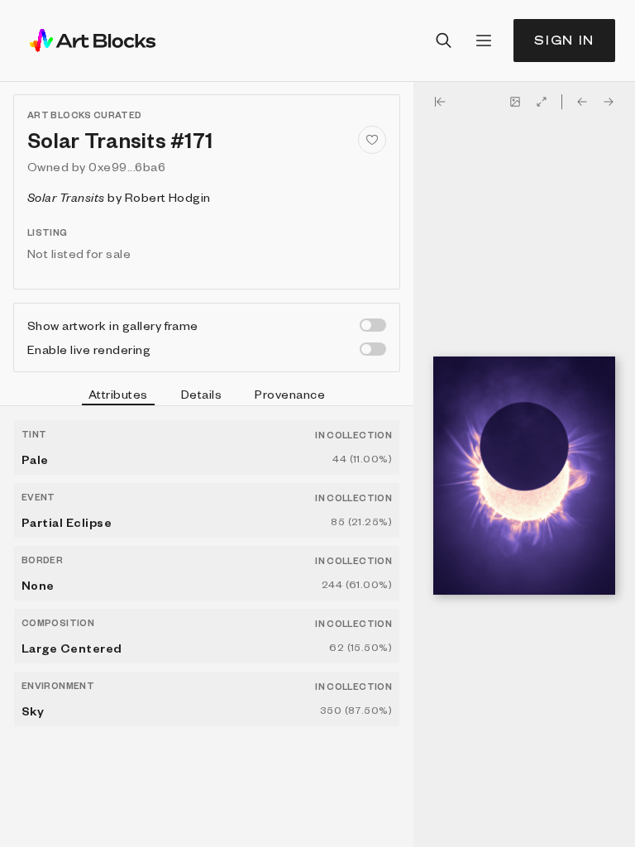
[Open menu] (484, 40)
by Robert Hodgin (119, 196)
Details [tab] (201, 393)
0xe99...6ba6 (126, 166)
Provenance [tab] (290, 393)
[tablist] (206, 396)
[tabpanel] (206, 626)
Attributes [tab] (118, 393)
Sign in (564, 40)
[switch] (373, 325)
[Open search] (444, 40)
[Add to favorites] (372, 140)
